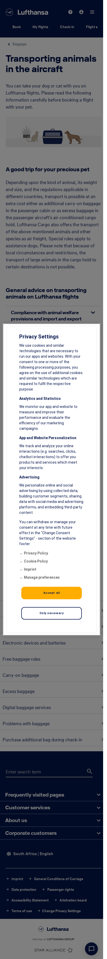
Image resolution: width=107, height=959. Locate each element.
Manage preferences (42, 577)
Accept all (51, 593)
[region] (52, 479)
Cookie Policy (36, 561)
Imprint (30, 569)
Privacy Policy (36, 553)
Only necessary (51, 613)
